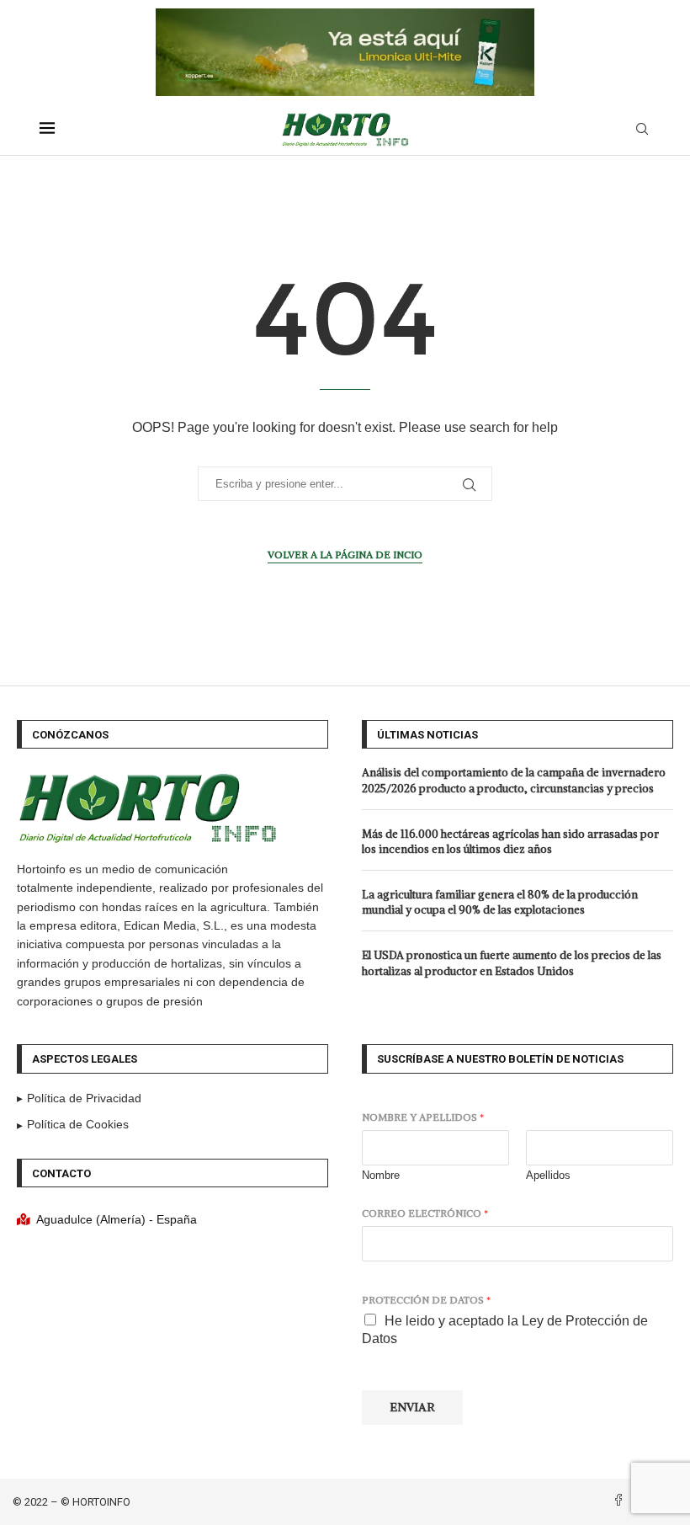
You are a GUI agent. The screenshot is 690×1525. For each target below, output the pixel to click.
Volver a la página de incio (345, 554)
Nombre (381, 1175)
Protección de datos (426, 1299)
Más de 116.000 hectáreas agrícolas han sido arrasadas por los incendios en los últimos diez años (510, 841)
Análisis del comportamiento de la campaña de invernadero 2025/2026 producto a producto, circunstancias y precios (514, 780)
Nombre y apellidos (423, 1117)
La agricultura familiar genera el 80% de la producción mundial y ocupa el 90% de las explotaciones (500, 902)
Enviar (412, 1407)
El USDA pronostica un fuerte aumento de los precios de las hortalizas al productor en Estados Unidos (511, 963)
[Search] (642, 129)
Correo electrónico (425, 1213)
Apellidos (548, 1175)
